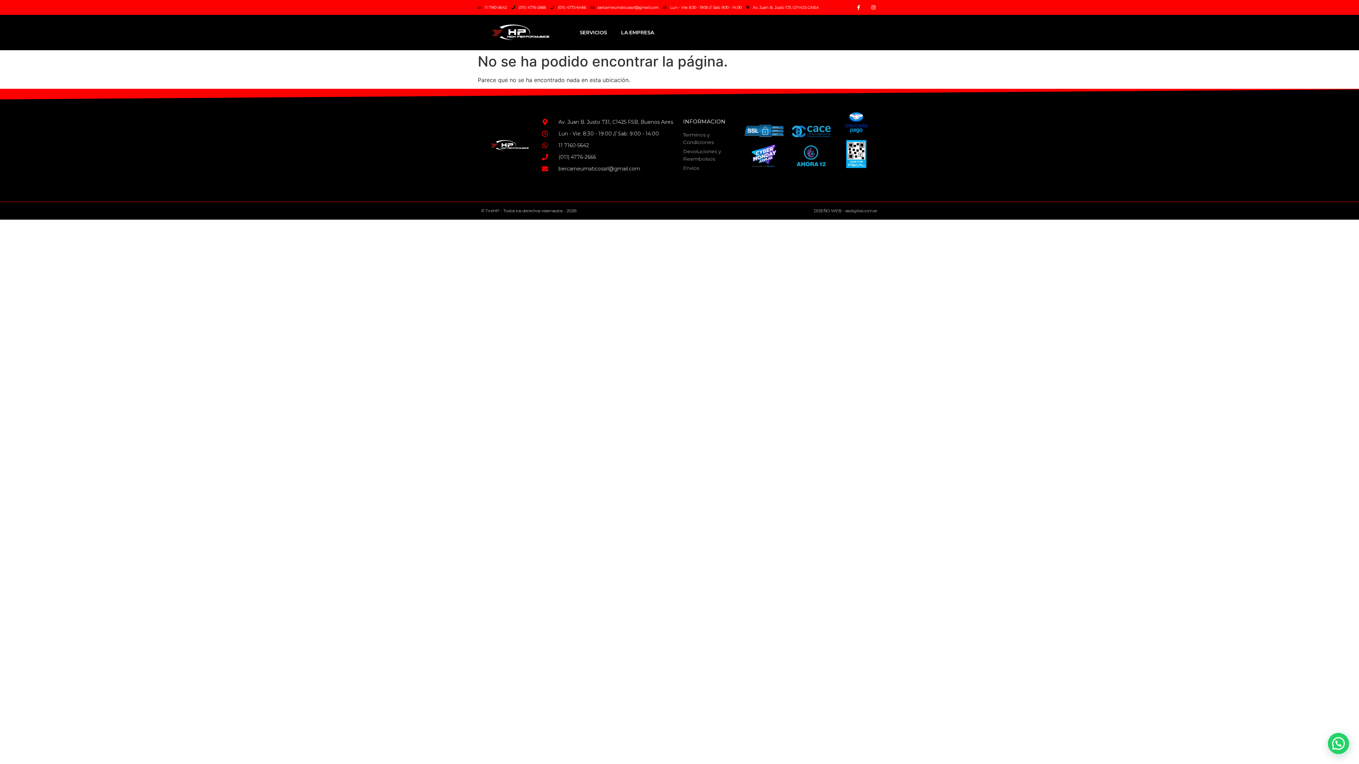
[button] (1338, 743)
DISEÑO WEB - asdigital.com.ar (846, 210)
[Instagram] (873, 7)
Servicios (593, 32)
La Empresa (637, 32)
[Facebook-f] (858, 7)
